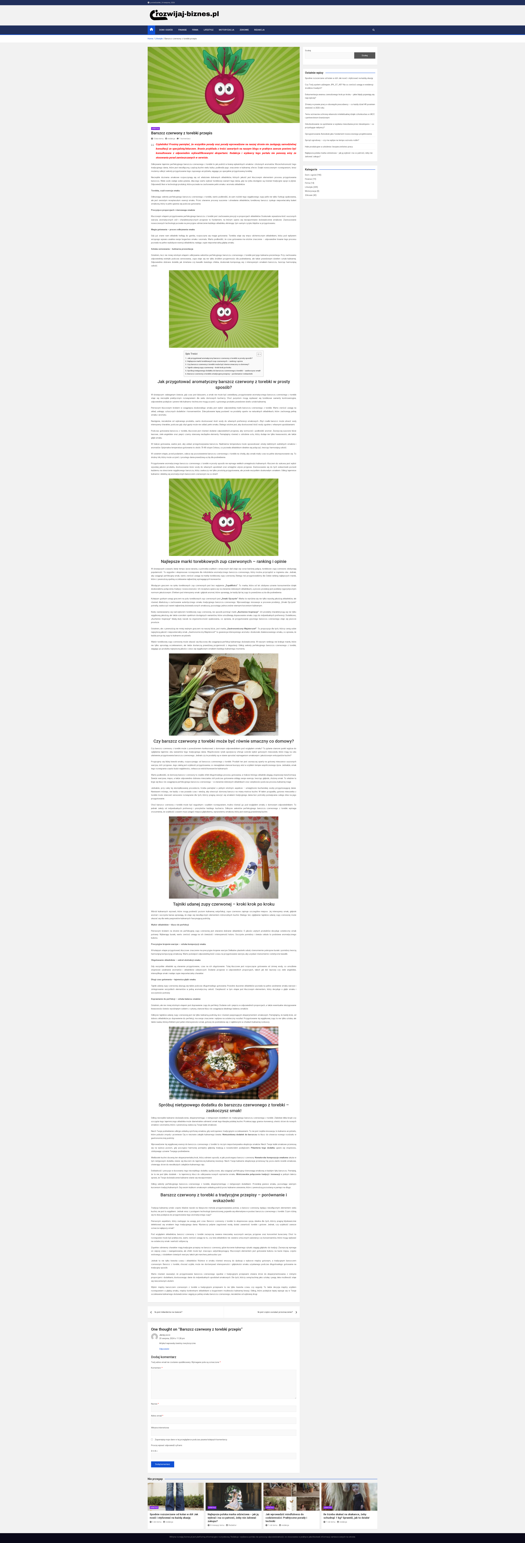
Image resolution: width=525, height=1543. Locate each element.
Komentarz (157, 1368)
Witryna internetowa (160, 1427)
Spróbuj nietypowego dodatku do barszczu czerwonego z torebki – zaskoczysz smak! (224, 371)
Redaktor (233, 1525)
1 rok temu (272, 1525)
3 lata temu (159, 139)
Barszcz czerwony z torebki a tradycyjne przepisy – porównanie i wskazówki (220, 374)
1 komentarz (184, 139)
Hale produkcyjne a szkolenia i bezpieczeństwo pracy (329, 146)
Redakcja (259, 30)
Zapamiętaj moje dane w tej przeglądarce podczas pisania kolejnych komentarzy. (191, 1439)
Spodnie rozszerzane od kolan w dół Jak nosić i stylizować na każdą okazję (339, 78)
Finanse (182, 30)
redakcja (171, 139)
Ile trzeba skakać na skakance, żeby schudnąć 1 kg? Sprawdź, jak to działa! (346, 1516)
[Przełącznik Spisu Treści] (258, 354)
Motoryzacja (226, 30)
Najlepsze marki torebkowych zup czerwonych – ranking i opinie (215, 361)
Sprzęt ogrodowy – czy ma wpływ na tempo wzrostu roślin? (332, 140)
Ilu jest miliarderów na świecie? (168, 1312)
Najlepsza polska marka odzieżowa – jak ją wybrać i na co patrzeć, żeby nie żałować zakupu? (233, 1518)
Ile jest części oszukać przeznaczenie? (275, 1312)
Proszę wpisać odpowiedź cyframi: (166, 1445)
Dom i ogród (166, 30)
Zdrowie (244, 30)
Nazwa (155, 1404)
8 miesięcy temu (217, 1525)
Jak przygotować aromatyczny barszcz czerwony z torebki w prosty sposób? (220, 358)
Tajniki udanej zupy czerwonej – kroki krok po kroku (209, 367)
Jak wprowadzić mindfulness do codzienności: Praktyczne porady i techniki (286, 1518)
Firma (195, 30)
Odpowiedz (164, 1349)
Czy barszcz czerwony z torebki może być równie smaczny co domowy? (218, 364)
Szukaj (308, 50)
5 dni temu (156, 1522)
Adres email (157, 1416)
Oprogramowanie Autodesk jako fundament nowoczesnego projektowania (338, 134)
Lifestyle (208, 30)
